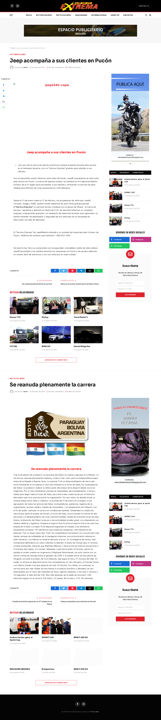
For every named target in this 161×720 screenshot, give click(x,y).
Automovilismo (44, 15)
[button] (114, 117)
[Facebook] (3, 85)
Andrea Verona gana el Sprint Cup (137, 180)
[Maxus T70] (24, 305)
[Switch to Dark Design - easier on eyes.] (146, 15)
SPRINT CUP (129, 192)
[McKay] (56, 305)
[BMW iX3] (56, 334)
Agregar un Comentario (56, 360)
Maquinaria (81, 15)
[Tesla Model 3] (88, 305)
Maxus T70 (15, 317)
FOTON (13, 346)
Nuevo (113, 172)
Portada (12, 48)
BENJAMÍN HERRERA (20, 669)
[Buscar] (150, 15)
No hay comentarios (56, 67)
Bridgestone (48, 669)
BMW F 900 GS (81, 669)
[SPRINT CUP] (115, 195)
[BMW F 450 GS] (88, 625)
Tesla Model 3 (81, 317)
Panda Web (94, 712)
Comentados (137, 172)
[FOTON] (24, 334)
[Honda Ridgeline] (88, 334)
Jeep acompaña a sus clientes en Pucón (78, 601)
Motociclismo (63, 15)
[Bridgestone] (56, 657)
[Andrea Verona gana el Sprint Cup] (115, 182)
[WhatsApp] (3, 107)
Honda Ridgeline (82, 346)
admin (25, 67)
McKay (45, 317)
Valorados (124, 172)
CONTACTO (144, 6)
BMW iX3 (46, 346)
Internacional (99, 15)
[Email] (3, 102)
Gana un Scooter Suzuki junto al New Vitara (79, 284)
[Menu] (11, 15)
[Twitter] (3, 90)
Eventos (115, 15)
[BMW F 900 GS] (88, 657)
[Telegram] (3, 96)
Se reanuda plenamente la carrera (37, 284)
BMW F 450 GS (81, 637)
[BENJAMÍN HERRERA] (24, 657)
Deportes (128, 15)
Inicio (29, 15)
